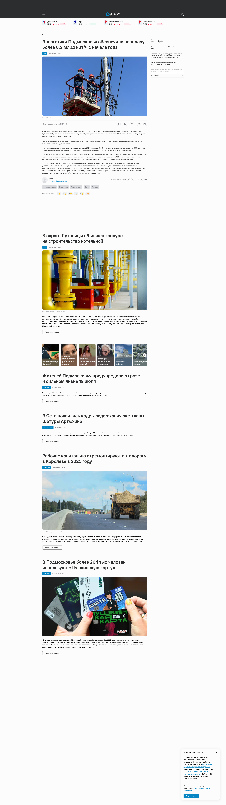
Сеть (87, 187)
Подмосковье (76, 187)
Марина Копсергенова (57, 181)
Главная (44, 35)
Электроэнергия (49, 187)
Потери (95, 187)
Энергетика (63, 187)
